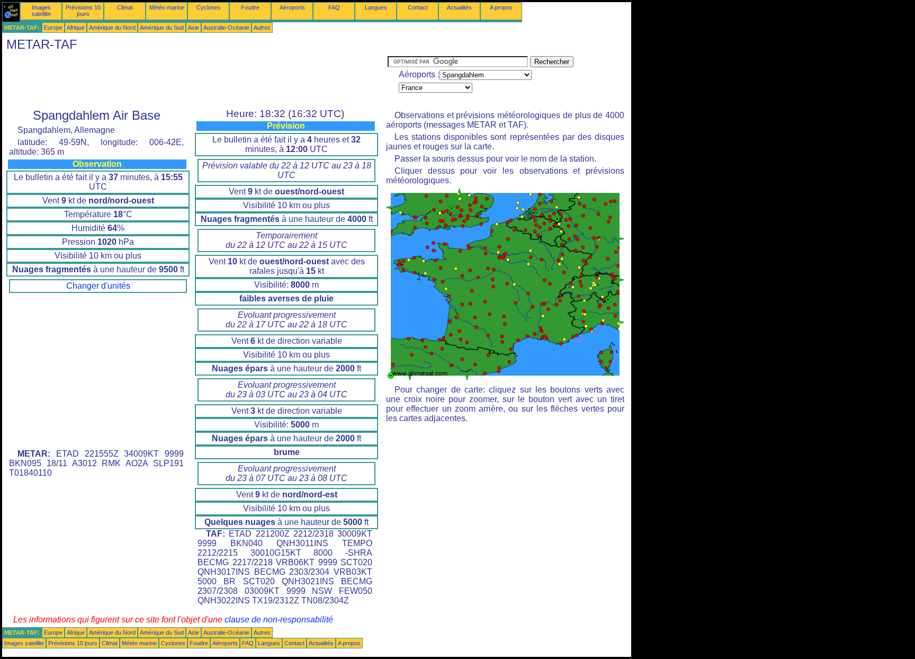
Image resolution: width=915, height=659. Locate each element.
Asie (193, 27)
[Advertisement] (195, 80)
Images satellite (41, 10)
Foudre (250, 7)
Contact (418, 7)
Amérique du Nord (112, 27)
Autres (262, 27)
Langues (376, 7)
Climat (125, 7)
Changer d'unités (98, 285)
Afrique (76, 27)
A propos (501, 7)
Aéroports (292, 7)
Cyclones (208, 7)
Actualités (459, 7)
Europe (53, 27)
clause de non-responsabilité (279, 619)
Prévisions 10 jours (83, 10)
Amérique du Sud (162, 27)
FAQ (334, 7)
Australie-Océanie (226, 27)
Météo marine (166, 7)
